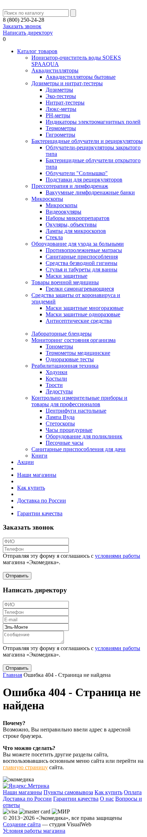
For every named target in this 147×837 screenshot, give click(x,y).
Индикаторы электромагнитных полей (93, 122)
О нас (107, 799)
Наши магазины (36, 475)
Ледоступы (59, 391)
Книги (39, 456)
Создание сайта (22, 824)
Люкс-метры (61, 109)
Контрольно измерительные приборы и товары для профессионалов (79, 401)
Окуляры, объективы (71, 224)
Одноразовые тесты (70, 359)
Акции (25, 462)
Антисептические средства (79, 321)
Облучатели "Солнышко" (77, 173)
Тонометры (59, 346)
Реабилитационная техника (64, 366)
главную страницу (25, 767)
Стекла (54, 237)
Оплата (133, 792)
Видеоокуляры (63, 212)
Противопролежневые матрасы (84, 250)
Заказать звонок (22, 26)
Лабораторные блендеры (61, 334)
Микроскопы (47, 199)
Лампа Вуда (60, 417)
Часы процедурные (69, 430)
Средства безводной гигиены (81, 263)
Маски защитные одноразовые (83, 314)
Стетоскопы (60, 423)
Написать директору (28, 33)
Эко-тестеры (61, 96)
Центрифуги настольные (76, 411)
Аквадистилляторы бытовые (81, 77)
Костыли (56, 379)
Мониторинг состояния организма (73, 340)
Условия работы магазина (34, 831)
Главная (12, 675)
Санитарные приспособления (82, 257)
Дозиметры (59, 90)
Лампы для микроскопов (76, 231)
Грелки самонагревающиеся (80, 289)
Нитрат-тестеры (65, 102)
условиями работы (117, 556)
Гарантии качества (39, 513)
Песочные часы (64, 443)
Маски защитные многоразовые (84, 308)
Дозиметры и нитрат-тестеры (67, 83)
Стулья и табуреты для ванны (81, 269)
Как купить (31, 488)
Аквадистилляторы (54, 70)
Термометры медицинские (78, 353)
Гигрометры (60, 135)
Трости (54, 385)
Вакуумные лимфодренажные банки (90, 192)
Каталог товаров (37, 51)
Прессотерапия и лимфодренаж (69, 186)
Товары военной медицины (65, 282)
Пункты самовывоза (68, 792)
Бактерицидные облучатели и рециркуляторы (87, 141)
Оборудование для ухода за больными (77, 244)
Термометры (61, 128)
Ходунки (56, 372)
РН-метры (58, 115)
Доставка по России (41, 500)
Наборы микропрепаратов (78, 218)
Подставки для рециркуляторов (84, 180)
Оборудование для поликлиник (84, 436)
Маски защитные (66, 276)
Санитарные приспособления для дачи (78, 449)
